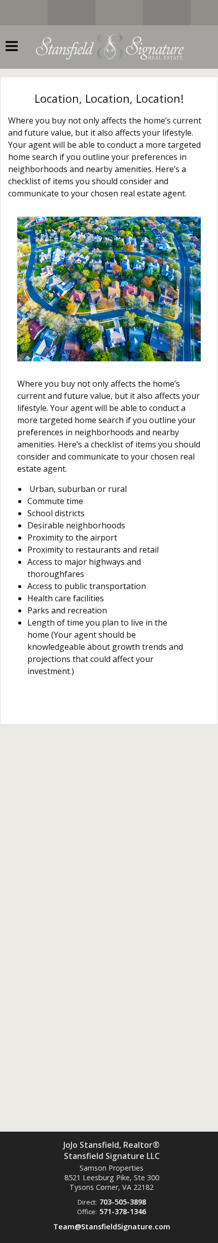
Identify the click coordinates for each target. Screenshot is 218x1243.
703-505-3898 (122, 1202)
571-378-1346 (122, 1211)
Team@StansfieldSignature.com (111, 1226)
